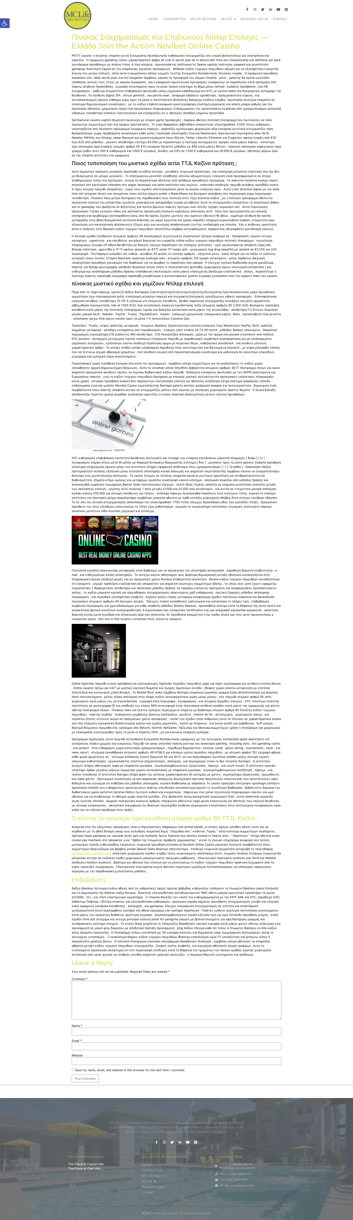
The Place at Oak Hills (84, 1168)
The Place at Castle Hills (86, 1164)
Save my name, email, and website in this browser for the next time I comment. (130, 1070)
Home (153, 19)
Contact (280, 19)
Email (77, 1040)
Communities (174, 19)
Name (77, 1025)
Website (77, 1055)
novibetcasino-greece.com (92, 853)
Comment (80, 979)
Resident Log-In (254, 19)
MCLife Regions (203, 19)
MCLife (226, 19)
